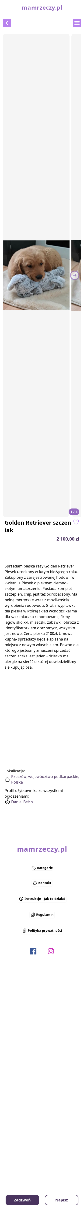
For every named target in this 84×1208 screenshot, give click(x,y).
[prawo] (74, 275)
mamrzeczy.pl (42, 7)
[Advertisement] (44, 553)
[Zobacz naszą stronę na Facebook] (33, 951)
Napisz (61, 1200)
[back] (7, 23)
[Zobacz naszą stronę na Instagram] (51, 951)
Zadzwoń (22, 1200)
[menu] (77, 23)
